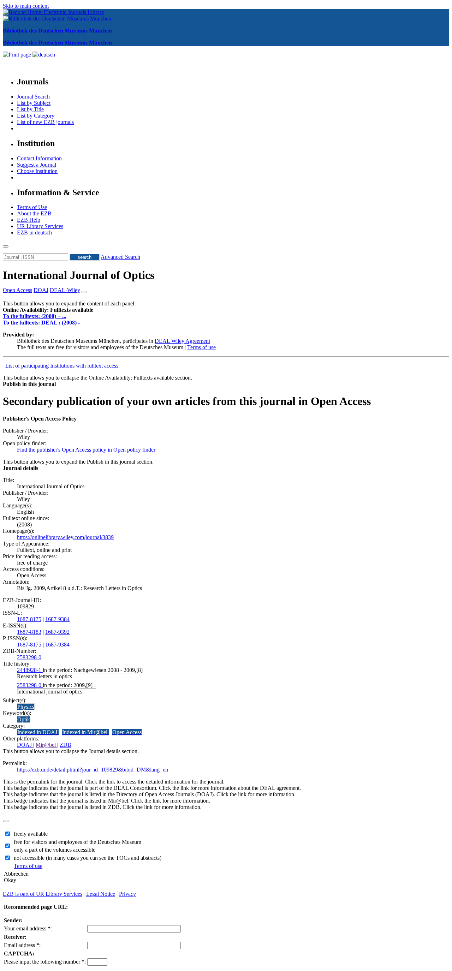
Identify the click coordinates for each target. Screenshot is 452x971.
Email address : (22, 945)
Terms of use (201, 347)
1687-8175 (29, 619)
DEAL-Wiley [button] (65, 290)
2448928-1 (30, 670)
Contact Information (39, 158)
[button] (48, 310)
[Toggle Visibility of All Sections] (84, 292)
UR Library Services (40, 226)
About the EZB (34, 213)
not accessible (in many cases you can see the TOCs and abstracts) (87, 858)
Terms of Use (32, 207)
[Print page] (17, 55)
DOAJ (25, 745)
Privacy (127, 894)
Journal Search (33, 97)
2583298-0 (29, 657)
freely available (31, 834)
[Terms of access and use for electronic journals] (82, 323)
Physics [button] (25, 707)
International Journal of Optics (78, 275)
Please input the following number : (45, 962)
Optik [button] (23, 719)
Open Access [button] (17, 290)
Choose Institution (37, 171)
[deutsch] (43, 55)
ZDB (65, 745)
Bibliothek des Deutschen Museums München (57, 31)
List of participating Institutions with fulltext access (61, 366)
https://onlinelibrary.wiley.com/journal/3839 (65, 537)
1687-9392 (57, 632)
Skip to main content (26, 6)
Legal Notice (100, 894)
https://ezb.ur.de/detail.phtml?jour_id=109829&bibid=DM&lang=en (92, 770)
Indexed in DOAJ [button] (38, 732)
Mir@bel (46, 745)
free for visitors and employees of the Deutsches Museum (77, 842)
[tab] (226, 310)
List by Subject (33, 103)
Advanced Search (120, 257)
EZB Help (28, 220)
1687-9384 (57, 619)
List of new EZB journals (45, 122)
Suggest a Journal (36, 165)
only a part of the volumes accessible (54, 850)
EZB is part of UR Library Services (42, 894)
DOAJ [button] (41, 290)
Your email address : (28, 928)
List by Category (35, 116)
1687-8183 (29, 632)
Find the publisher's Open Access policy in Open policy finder (86, 450)
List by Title (30, 109)
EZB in (34, 233)
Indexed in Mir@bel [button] (85, 732)
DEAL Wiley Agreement (182, 341)
